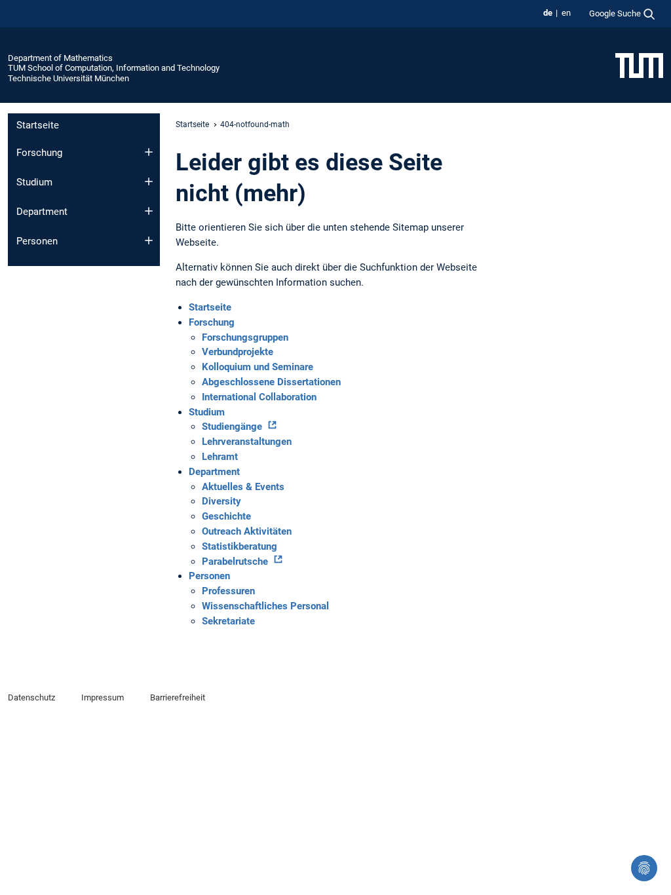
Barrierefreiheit (177, 697)
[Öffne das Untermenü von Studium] (149, 181)
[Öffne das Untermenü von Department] (149, 211)
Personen (37, 241)
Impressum (102, 697)
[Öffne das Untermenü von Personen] (149, 240)
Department (41, 212)
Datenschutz (31, 697)
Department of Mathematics (60, 58)
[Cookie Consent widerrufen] (644, 868)
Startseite (37, 125)
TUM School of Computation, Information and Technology (114, 68)
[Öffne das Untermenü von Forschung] (149, 152)
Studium (34, 182)
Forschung (39, 153)
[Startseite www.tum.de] (639, 65)
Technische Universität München (68, 78)
